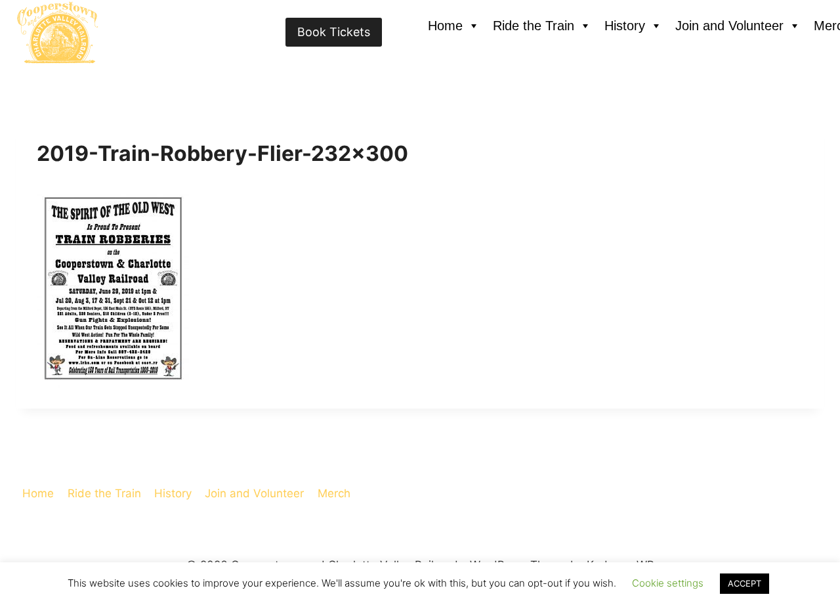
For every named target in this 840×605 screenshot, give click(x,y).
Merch (334, 493)
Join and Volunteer (729, 25)
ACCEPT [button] (744, 583)
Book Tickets (333, 32)
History (624, 25)
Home (445, 25)
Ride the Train (533, 25)
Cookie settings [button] (668, 583)
